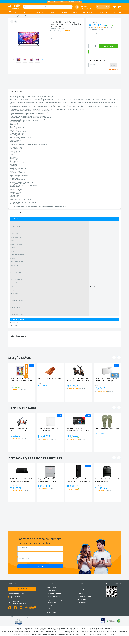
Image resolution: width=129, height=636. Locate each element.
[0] (119, 7)
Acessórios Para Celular (37, 16)
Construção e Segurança (69, 12)
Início (10, 16)
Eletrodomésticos (24, 12)
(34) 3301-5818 (15, 597)
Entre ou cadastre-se (86, 8)
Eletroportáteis (87, 12)
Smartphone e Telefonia (21, 16)
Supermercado (102, 12)
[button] (64, 91)
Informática (117, 12)
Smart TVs (53, 12)
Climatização (40, 12)
